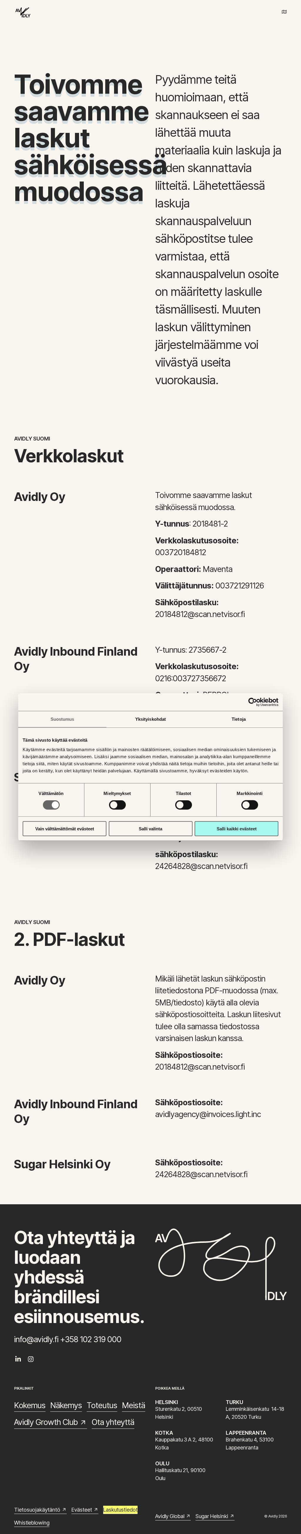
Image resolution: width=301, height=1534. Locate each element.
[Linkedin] (18, 1359)
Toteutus (102, 1405)
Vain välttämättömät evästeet (64, 828)
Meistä (133, 1405)
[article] (80, 138)
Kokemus (30, 1405)
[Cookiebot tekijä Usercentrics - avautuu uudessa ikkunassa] (252, 702)
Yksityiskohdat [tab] (150, 719)
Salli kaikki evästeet (237, 828)
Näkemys (66, 1405)
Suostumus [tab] (62, 719)
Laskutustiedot (120, 1510)
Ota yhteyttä (113, 1422)
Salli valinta (150, 828)
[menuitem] (18, 1359)
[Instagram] (31, 1359)
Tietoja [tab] (239, 719)
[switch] (117, 805)
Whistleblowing (31, 1523)
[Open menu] (284, 11)
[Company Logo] (23, 12)
